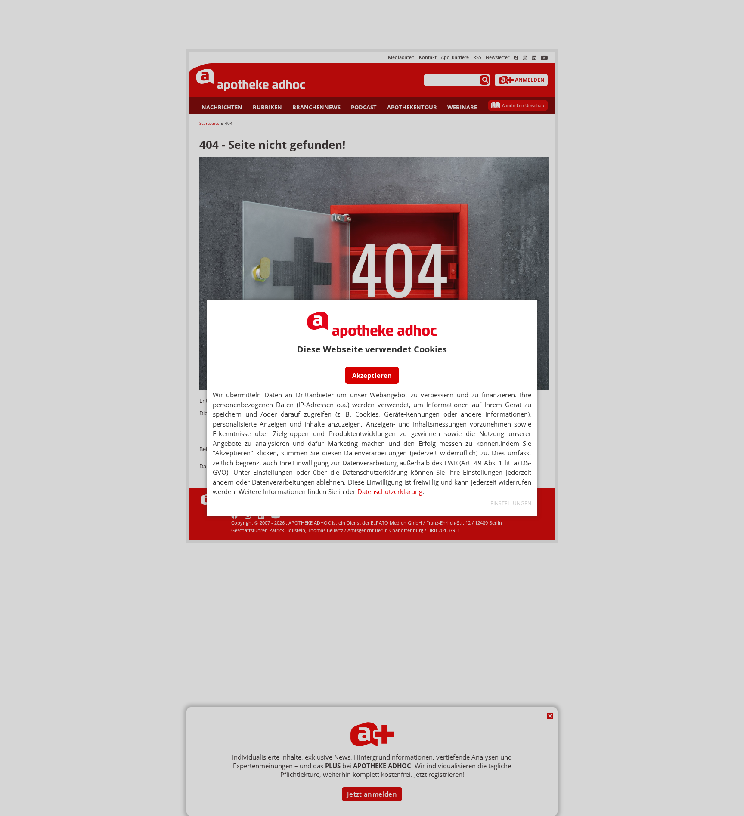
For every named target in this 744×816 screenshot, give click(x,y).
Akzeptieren (372, 375)
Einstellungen (510, 503)
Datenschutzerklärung (389, 491)
